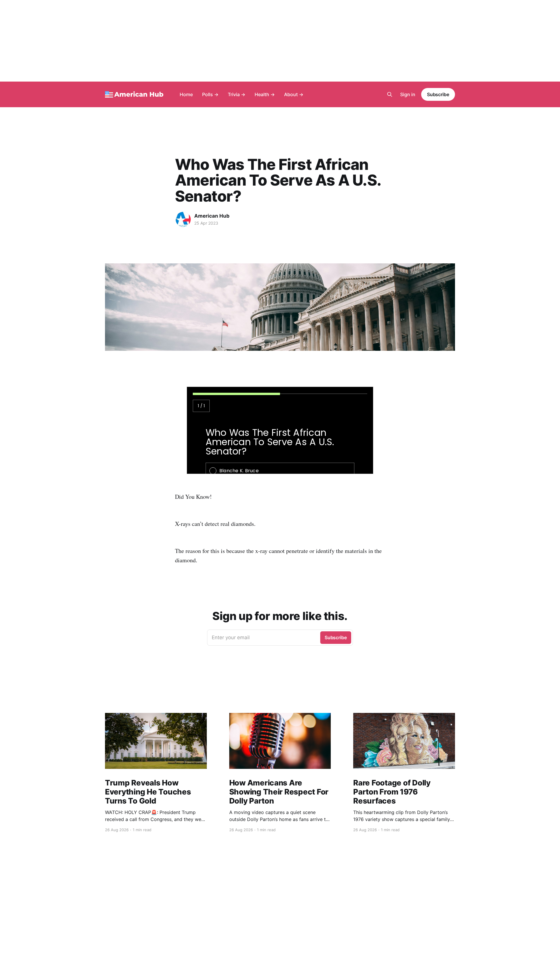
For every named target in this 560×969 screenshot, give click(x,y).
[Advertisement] (280, 41)
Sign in (407, 94)
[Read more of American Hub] (183, 219)
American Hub (212, 216)
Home (186, 94)
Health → (265, 94)
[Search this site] (389, 94)
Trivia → (236, 94)
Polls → (210, 94)
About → (293, 94)
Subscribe (438, 94)
